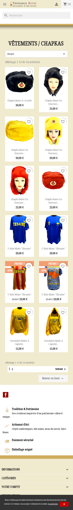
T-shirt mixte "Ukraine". (19, 248)
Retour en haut (53, 378)
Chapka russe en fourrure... (53, 102)
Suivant (61, 369)
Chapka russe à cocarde (19, 100)
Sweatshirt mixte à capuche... (19, 342)
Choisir (36, 54)
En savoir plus (53, 504)
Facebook (5, 394)
